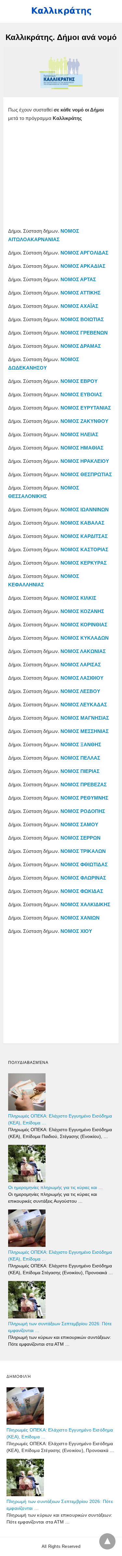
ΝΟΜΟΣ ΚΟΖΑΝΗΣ (82, 611)
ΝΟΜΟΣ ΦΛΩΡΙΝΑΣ (83, 878)
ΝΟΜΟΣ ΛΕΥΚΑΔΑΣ (84, 704)
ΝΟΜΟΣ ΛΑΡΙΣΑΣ (81, 664)
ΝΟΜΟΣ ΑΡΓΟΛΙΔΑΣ (84, 252)
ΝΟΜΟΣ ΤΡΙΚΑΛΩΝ (83, 851)
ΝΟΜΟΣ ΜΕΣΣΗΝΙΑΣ (85, 731)
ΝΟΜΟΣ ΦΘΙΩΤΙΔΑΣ (84, 864)
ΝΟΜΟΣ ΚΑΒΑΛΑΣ (82, 523)
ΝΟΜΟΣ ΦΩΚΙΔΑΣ (82, 891)
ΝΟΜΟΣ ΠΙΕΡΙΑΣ (80, 771)
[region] (61, 176)
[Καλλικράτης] (61, 14)
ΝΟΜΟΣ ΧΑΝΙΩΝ (80, 918)
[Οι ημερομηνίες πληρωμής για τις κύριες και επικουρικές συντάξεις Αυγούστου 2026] (27, 1180)
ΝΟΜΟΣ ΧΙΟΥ (76, 931)
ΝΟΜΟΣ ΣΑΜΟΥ (79, 824)
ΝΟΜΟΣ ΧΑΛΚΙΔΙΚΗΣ (85, 904)
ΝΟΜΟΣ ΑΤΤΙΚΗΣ (81, 292)
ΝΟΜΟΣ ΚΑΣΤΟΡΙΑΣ (84, 549)
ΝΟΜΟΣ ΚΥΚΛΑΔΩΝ (85, 638)
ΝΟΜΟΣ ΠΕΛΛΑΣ (80, 758)
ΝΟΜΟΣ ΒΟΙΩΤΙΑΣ (82, 319)
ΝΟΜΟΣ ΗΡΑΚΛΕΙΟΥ (85, 461)
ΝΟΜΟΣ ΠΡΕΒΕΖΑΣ (84, 784)
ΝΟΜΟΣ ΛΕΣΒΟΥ (80, 691)
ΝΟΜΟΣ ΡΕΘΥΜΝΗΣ (84, 798)
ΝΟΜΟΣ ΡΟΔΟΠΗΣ (83, 811)
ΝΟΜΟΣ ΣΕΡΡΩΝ (81, 838)
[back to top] (107, 1541)
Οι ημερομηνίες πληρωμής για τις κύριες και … (55, 1187)
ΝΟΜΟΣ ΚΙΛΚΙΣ (78, 598)
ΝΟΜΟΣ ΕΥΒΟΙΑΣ (81, 394)
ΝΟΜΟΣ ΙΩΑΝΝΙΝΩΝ (85, 509)
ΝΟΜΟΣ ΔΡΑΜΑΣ (81, 346)
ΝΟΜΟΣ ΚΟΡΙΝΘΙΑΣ (84, 624)
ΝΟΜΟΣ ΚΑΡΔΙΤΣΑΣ (84, 536)
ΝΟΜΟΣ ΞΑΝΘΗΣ (81, 744)
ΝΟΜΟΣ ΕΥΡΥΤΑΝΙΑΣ (85, 408)
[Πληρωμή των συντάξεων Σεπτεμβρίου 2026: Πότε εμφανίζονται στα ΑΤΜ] (27, 1316)
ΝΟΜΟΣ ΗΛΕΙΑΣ (79, 434)
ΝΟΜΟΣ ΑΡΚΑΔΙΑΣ (83, 266)
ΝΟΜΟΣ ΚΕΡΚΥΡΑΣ (84, 563)
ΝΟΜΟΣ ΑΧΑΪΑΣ (79, 306)
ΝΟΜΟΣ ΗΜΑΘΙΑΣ (82, 448)
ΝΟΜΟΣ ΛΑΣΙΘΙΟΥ (82, 678)
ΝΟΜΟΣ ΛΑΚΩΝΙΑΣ (83, 651)
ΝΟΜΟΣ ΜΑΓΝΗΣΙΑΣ (85, 718)
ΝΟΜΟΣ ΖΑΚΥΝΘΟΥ (84, 421)
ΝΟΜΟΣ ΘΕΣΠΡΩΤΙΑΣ (86, 474)
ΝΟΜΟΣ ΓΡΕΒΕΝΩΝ (84, 332)
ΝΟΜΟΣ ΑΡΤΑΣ (78, 279)
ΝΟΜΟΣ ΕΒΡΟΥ (79, 381)
